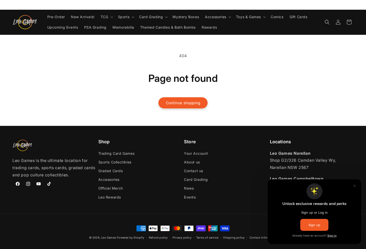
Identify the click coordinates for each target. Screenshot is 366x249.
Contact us (193, 171)
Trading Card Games (116, 153)
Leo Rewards (109, 197)
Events (190, 197)
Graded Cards (110, 171)
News (189, 188)
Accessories (109, 179)
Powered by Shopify (130, 237)
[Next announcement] (351, 4)
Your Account (196, 153)
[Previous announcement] (14, 4)
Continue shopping (183, 102)
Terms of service (207, 237)
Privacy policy (182, 237)
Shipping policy (233, 237)
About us (192, 162)
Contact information (263, 237)
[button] (106, 17)
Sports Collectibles (114, 162)
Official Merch (110, 188)
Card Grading (196, 179)
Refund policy (158, 237)
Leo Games (108, 237)
